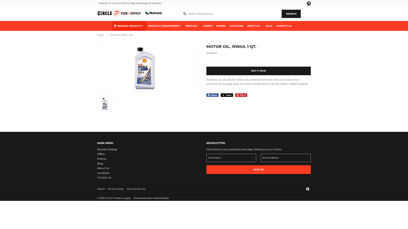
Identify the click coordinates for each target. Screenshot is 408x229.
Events (207, 26)
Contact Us (284, 26)
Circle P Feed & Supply (118, 198)
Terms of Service (136, 189)
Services (192, 26)
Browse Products (130, 26)
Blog (269, 26)
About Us (253, 26)
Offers (221, 26)
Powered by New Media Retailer (151, 198)
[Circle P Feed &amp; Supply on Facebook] (307, 189)
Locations (236, 26)
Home (100, 35)
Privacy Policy (116, 189)
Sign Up (258, 169)
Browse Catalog (107, 149)
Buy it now (258, 70)
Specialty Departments (164, 26)
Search (293, 13)
